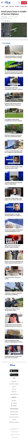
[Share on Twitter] (7, 21)
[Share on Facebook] (5, 21)
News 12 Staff (4, 16)
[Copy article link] (9, 21)
